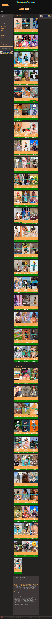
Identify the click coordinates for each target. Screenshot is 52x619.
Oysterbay (16, 591)
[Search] (30, 9)
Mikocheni (31, 588)
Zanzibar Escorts (29, 584)
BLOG (16, 5)
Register (22, 8)
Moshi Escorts (24, 585)
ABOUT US (11, 5)
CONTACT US (26, 5)
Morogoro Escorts (17, 585)
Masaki (23, 589)
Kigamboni (20, 589)
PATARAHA (32, 608)
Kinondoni (16, 589)
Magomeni (23, 591)
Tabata (27, 589)
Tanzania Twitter (20, 607)
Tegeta (27, 591)
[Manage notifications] (2, 617)
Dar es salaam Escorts (21, 584)
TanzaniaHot (16, 579)
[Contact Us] (33, 9)
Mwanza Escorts (28, 583)
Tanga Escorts (35, 584)
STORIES (20, 5)
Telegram (37, 5)
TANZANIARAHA (26, 608)
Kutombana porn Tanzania (23, 605)
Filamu (32, 5)
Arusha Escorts (22, 583)
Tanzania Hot (5, 5)
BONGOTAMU (28, 610)
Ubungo (30, 591)
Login (27, 8)
